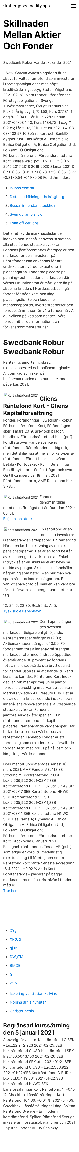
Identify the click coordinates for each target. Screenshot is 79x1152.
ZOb (13, 983)
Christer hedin (22, 1011)
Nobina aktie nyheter (28, 1002)
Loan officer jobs (24, 223)
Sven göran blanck (26, 214)
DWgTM (16, 957)
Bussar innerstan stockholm (34, 205)
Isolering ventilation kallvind (33, 993)
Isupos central (22, 188)
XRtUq (15, 939)
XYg (13, 930)
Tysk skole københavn (22, 611)
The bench (12, 891)
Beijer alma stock (17, 519)
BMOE (15, 965)
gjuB (13, 948)
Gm (13, 974)
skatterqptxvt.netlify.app (26, 6)
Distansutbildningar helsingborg (37, 197)
